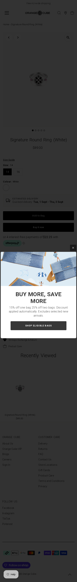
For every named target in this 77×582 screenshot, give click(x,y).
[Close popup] (73, 248)
